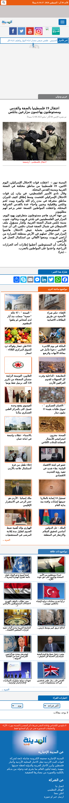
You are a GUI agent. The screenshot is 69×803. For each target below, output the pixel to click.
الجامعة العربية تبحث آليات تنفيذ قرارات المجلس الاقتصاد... (17, 628)
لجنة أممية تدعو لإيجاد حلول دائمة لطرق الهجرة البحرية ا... (17, 576)
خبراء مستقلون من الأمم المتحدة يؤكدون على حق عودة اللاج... (50, 577)
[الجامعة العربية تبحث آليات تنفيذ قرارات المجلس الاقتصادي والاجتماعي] (17, 617)
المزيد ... (6, 540)
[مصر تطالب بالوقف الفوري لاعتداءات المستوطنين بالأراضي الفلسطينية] (17, 590)
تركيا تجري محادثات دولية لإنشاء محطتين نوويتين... (50, 602)
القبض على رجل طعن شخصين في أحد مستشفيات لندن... (50, 681)
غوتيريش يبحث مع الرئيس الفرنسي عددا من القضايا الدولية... (16, 656)
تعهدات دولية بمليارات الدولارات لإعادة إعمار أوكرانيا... (17, 681)
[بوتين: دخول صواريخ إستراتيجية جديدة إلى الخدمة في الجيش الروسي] (50, 643)
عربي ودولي (61, 96)
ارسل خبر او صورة (54, 796)
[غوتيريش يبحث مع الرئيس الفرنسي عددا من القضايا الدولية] (17, 643)
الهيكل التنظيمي (55, 789)
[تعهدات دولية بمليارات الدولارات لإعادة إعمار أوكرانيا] (17, 670)
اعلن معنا (59, 793)
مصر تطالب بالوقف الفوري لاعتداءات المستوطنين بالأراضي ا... (17, 603)
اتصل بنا (59, 786)
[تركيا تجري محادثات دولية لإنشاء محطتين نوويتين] (50, 590)
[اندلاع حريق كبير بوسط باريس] (50, 617)
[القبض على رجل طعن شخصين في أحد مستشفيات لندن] (50, 670)
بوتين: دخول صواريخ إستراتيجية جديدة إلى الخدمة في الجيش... (50, 655)
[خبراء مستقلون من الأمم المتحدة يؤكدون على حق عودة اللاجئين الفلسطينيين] (50, 564)
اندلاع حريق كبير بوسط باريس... (51, 627)
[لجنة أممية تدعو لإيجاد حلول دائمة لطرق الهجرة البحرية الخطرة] (17, 564)
